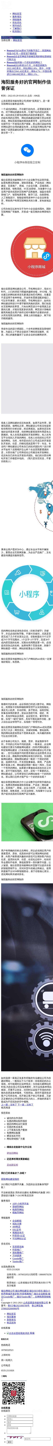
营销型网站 (18, 1206)
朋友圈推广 (18, 1252)
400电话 (16, 1226)
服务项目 (16, 16)
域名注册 (16, 1223)
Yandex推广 (18, 1261)
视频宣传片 (18, 1232)
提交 (10, 1442)
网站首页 (16, 13)
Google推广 (18, 1258)
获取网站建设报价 (10, 1179)
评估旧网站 (12, 1153)
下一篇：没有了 (25, 1104)
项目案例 (11, 1317)
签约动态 (16, 25)
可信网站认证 (19, 1238)
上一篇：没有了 (9, 1104)
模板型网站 (18, 1212)
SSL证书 (16, 1229)
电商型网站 (18, 1209)
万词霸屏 (16, 1255)
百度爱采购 (18, 1246)
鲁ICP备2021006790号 (19, 1305)
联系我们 (16, 31)
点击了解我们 (8, 37)
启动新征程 (12, 1165)
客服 (31, 1333)
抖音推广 (16, 1249)
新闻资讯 (11, 1320)
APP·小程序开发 (20, 1203)
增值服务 (16, 19)
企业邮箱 (16, 1221)
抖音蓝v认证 (18, 1235)
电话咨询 (11, 1322)
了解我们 (16, 28)
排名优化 (16, 22)
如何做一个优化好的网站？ (24, 62)
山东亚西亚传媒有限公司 (35, 1302)
